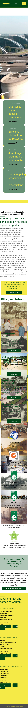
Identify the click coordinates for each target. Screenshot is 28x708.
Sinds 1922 (14, 292)
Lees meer (14, 350)
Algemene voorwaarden (17, 706)
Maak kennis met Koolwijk (14, 588)
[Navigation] (16, 4)
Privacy (8, 706)
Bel (6, 626)
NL (23, 4)
